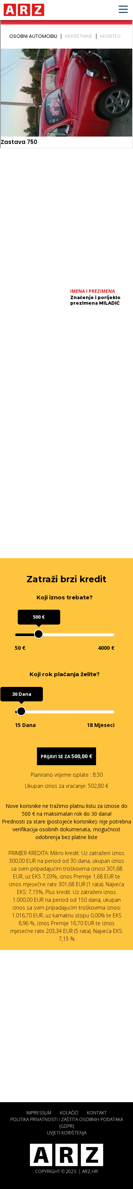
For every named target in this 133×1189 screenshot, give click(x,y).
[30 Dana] (21, 711)
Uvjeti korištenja (66, 1133)
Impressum (38, 1113)
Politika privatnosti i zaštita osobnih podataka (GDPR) (66, 1122)
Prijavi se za (66, 756)
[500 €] (38, 634)
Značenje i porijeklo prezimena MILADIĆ (95, 300)
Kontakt (97, 1113)
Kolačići (69, 1113)
